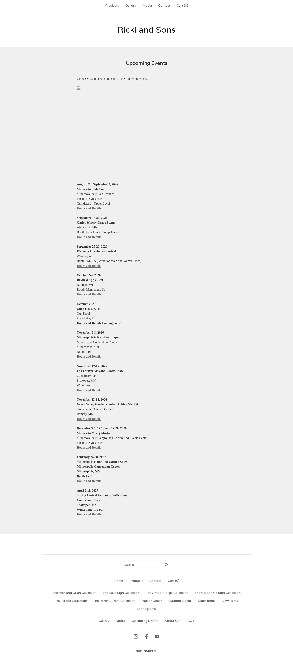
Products (112, 6)
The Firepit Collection (71, 601)
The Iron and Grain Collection (74, 593)
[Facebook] (146, 636)
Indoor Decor (152, 601)
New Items (230, 601)
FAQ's (190, 621)
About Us (172, 621)
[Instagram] (135, 636)
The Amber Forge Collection (167, 593)
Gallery (130, 6)
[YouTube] (157, 636)
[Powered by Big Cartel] (146, 651)
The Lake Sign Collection (121, 593)
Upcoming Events (145, 621)
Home (118, 581)
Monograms (146, 609)
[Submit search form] (166, 564)
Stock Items (206, 601)
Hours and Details (89, 208)
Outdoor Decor (179, 601)
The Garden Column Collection (218, 593)
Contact (164, 6)
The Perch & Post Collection (114, 601)
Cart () (182, 6)
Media (147, 6)
